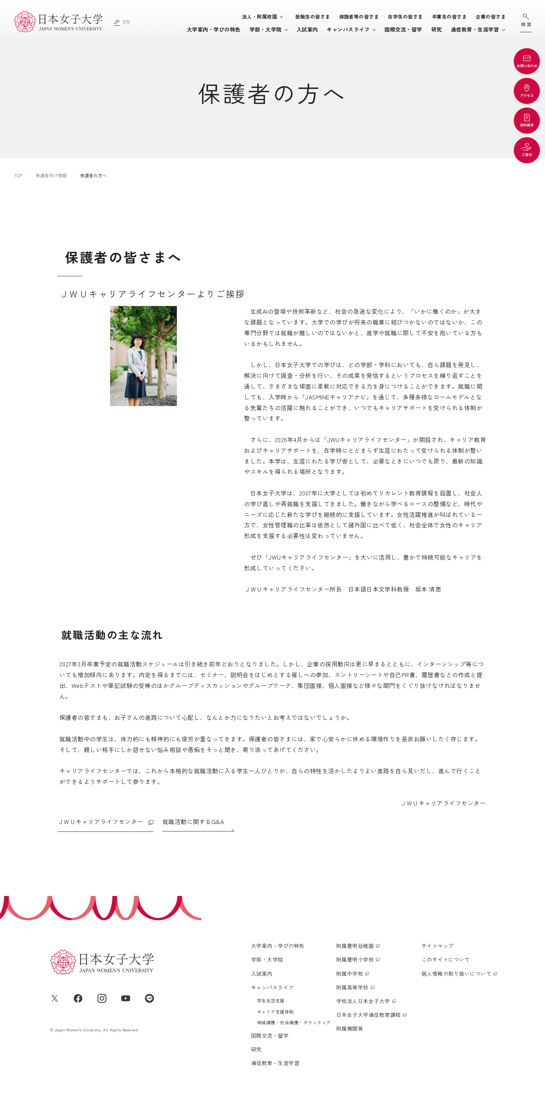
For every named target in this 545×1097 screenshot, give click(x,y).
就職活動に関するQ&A (193, 821)
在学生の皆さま (405, 16)
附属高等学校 (352, 987)
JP (117, 21)
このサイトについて (446, 959)
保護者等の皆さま (359, 16)
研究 (436, 29)
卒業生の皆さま (449, 16)
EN (126, 21)
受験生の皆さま (312, 16)
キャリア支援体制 (275, 1011)
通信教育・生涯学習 (475, 29)
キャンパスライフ (348, 29)
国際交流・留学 (403, 29)
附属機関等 (349, 1028)
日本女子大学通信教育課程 (368, 1014)
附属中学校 (349, 973)
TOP (18, 175)
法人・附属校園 (259, 16)
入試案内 (307, 29)
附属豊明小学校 (355, 959)
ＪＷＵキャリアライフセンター (100, 821)
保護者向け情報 (51, 175)
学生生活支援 (271, 1000)
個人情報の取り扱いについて (456, 973)
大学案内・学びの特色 (214, 29)
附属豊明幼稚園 (355, 945)
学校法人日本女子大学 (363, 1001)
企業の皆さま (491, 16)
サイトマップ (438, 945)
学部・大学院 (266, 29)
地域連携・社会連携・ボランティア (294, 1022)
